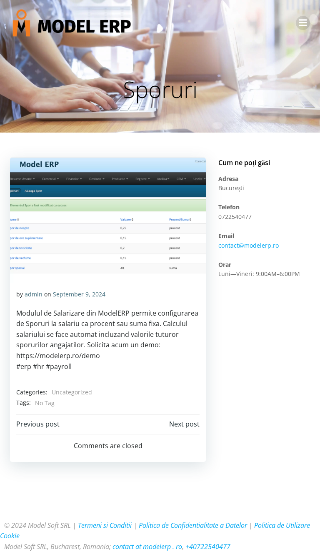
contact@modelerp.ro (248, 245)
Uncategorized (72, 392)
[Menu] (303, 23)
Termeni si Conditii (105, 525)
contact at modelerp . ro (147, 546)
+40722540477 (207, 546)
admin (33, 294)
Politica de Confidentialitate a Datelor (193, 525)
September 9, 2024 (79, 294)
